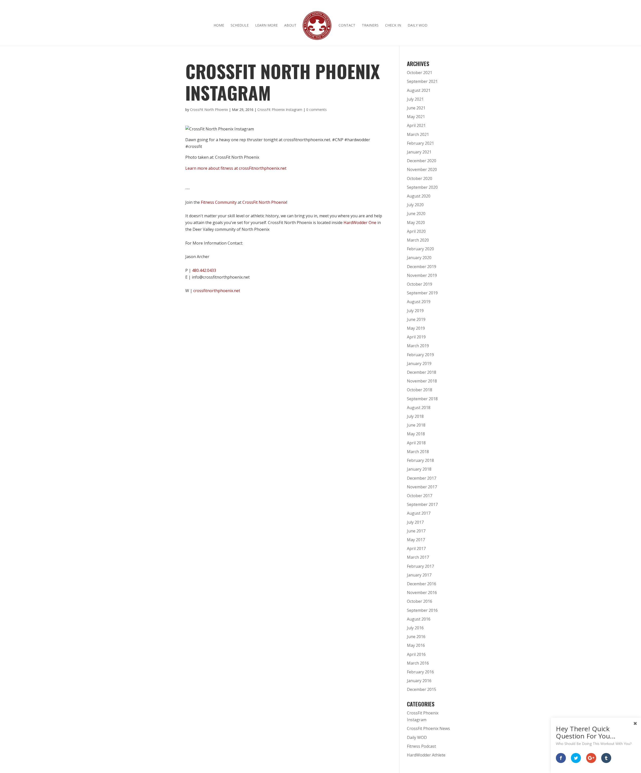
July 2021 (415, 99)
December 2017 (421, 478)
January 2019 (419, 363)
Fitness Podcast (421, 746)
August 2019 (418, 301)
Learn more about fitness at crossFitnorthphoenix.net (235, 168)
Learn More (266, 26)
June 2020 (416, 213)
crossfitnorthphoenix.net (216, 290)
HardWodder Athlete (426, 755)
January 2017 (419, 575)
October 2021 (419, 72)
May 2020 (416, 222)
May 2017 (416, 539)
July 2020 (415, 205)
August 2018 (418, 407)
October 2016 (419, 601)
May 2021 (416, 116)
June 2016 (416, 636)
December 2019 (421, 266)
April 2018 (416, 443)
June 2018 (416, 425)
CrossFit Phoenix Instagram (279, 109)
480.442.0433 (204, 270)
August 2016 (418, 619)
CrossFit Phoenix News (428, 728)
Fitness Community (219, 202)
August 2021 (418, 90)
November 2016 (422, 592)
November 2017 (422, 487)
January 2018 (419, 469)
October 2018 (419, 390)
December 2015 (421, 689)
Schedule (240, 26)
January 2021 (419, 152)
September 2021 (422, 81)
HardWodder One (360, 222)
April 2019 (416, 337)
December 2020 (421, 160)
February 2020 (420, 249)
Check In (393, 26)
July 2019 (415, 310)
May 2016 (416, 645)
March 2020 (418, 240)
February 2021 (420, 143)
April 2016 (416, 654)
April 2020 (416, 231)
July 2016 (415, 628)
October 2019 (419, 284)
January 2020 (419, 257)
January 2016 (419, 680)
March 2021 (418, 134)
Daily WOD (417, 26)
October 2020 (419, 178)
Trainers (370, 26)
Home (219, 26)
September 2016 (422, 610)
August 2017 (418, 513)
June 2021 (416, 108)
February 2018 (420, 460)
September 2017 (422, 504)
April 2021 (416, 125)
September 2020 (422, 187)
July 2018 (415, 416)
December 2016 (421, 584)
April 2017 (416, 548)
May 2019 (416, 328)
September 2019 (422, 293)
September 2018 (422, 399)
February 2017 (420, 566)
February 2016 (420, 672)
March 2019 (418, 345)
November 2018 (422, 381)
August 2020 (418, 196)
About (290, 26)
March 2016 (418, 663)
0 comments (316, 109)
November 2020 (422, 169)
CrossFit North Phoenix (209, 109)
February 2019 (420, 354)
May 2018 (416, 434)
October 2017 (419, 495)
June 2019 (416, 319)
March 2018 (418, 451)
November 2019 (422, 275)
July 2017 (415, 522)
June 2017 (416, 531)
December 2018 (421, 372)
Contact (347, 26)
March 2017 (418, 557)
